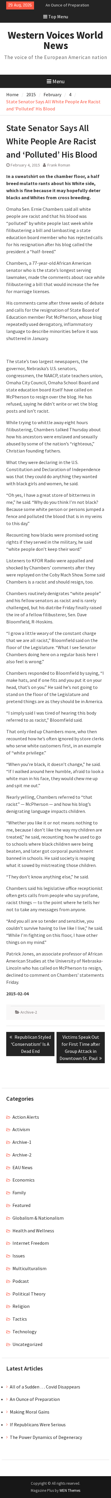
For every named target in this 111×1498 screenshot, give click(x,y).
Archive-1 (21, 1142)
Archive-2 (28, 1012)
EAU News (22, 1167)
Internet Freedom (30, 1243)
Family (19, 1192)
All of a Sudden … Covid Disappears (45, 1387)
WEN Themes (69, 1490)
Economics (23, 1180)
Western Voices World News (55, 40)
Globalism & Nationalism (38, 1218)
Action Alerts (25, 1117)
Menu (58, 81)
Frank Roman (58, 165)
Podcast (20, 1281)
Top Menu (58, 16)
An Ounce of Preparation (67, 5)
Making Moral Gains (29, 1412)
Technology (24, 1331)
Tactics (19, 1319)
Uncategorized (27, 1344)
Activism (21, 1129)
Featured (21, 1205)
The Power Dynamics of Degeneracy (46, 1437)
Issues (18, 1256)
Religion (21, 1306)
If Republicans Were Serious (38, 1424)
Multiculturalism (29, 1268)
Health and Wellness (33, 1231)
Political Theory (28, 1294)
